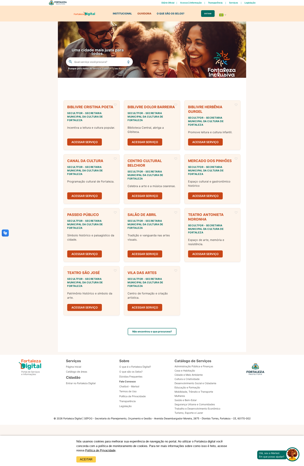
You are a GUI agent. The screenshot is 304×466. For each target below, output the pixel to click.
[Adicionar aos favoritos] (115, 105)
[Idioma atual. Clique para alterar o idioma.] (222, 15)
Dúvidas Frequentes (130, 376)
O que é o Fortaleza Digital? (135, 366)
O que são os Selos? (130, 371)
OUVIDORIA (144, 13)
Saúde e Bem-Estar (186, 400)
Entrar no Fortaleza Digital (81, 383)
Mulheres (180, 395)
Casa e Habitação (185, 370)
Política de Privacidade (100, 450)
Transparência (215, 3)
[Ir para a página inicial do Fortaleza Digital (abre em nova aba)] (30, 368)
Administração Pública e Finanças (194, 366)
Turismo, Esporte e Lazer (189, 412)
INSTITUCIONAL (122, 13)
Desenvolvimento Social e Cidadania (195, 383)
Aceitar (86, 459)
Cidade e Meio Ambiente (189, 374)
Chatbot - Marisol (129, 386)
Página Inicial (73, 366)
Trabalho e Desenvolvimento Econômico (197, 408)
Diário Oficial (168, 3)
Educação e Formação (187, 387)
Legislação (250, 3)
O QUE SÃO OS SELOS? (170, 13)
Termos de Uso (128, 391)
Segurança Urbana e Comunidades (195, 404)
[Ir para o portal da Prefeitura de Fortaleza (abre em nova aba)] (255, 370)
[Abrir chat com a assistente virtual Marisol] (292, 454)
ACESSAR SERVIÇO (84, 142)
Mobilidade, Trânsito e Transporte (194, 391)
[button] (92, 125)
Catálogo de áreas (76, 371)
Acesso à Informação (191, 3)
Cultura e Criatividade (187, 378)
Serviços (233, 3)
